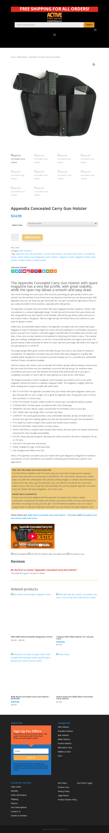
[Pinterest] (32, 271)
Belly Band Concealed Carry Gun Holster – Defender (52, 515)
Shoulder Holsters (65, 731)
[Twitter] (43, 271)
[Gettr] (39, 271)
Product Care (63, 787)
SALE (60, 756)
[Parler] (36, 271)
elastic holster (24, 257)
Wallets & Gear (64, 751)
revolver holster (24, 260)
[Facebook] (20, 271)
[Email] (47, 271)
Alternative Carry (65, 747)
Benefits (14, 791)
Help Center (16, 786)
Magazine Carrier (67, 257)
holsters (55, 257)
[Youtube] (24, 271)
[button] (93, 64)
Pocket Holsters (65, 743)
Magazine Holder (82, 257)
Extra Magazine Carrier (41, 257)
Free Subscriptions (19, 807)
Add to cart (32, 237)
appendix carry (22, 254)
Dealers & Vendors (19, 815)
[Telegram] (16, 271)
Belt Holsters (63, 735)
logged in (26, 573)
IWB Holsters (22, 57)
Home (13, 57)
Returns (14, 803)
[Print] (51, 271)
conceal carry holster (53, 254)
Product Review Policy (67, 799)
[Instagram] (28, 271)
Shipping (14, 799)
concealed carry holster (73, 254)
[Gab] (12, 271)
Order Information (19, 795)
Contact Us (15, 811)
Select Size (17, 225)
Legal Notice (63, 795)
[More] (55, 271)
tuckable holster (39, 260)
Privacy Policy (64, 791)
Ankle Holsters (64, 739)
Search (89, 24)
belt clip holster (36, 254)
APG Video (62, 783)
